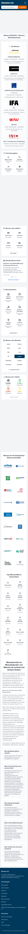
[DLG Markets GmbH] (7, 478)
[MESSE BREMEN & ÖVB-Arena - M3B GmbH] (7, 490)
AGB (2, 922)
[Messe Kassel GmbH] (20, 526)
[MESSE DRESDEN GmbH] (7, 502)
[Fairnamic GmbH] (7, 526)
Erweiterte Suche (15, 369)
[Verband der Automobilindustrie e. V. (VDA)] (20, 538)
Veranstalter (4, 893)
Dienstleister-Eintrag (6, 904)
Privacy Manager (5, 925)
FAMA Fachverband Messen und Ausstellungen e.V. (13, 908)
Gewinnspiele (4, 885)
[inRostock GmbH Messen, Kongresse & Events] (7, 538)
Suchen (23, 7)
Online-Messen (5, 887)
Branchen (3, 890)
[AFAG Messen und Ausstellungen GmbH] (7, 466)
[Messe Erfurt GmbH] (20, 502)
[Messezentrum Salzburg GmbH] (7, 563)
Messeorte (4, 896)
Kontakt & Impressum (6, 916)
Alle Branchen (13, 333)
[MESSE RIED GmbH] (20, 551)
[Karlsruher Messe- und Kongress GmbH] (7, 514)
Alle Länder (13, 253)
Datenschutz (4, 919)
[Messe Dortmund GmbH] (20, 490)
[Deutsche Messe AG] (20, 466)
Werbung (3, 901)
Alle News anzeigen (13, 279)
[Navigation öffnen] (25, 2)
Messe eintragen (5, 899)
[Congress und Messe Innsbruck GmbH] (7, 551)
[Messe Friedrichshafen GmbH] (20, 514)
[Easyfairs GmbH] (20, 478)
